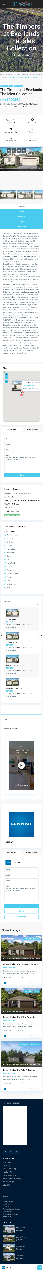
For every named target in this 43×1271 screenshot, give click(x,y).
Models (7, 602)
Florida (4, 77)
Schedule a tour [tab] (32, 429)
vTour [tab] (6, 710)
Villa (10, 86)
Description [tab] (21, 207)
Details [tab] (21, 212)
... (34, 973)
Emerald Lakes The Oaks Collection (17, 1064)
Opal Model (20, 1256)
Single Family (7, 1175)
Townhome (7, 1182)
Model (15, 624)
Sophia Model (11, 619)
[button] (26, 397)
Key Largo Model (12, 665)
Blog (4, 1199)
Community (18, 86)
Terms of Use (7, 1217)
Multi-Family (7, 1169)
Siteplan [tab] (21, 222)
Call (22, 911)
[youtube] (16, 1152)
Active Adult (5, 86)
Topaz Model (20, 1227)
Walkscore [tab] (21, 217)
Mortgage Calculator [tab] (11, 728)
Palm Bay (9, 74)
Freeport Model (11, 642)
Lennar (9, 842)
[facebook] (5, 1152)
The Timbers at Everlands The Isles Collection (28, 74)
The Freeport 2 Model (14, 688)
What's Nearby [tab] (21, 226)
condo (5, 1165)
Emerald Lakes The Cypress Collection (18, 958)
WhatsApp (22, 917)
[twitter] (11, 1152)
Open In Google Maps (12, 515)
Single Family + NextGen (11, 1178)
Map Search (7, 1204)
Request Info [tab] (11, 429)
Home (2, 74)
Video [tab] (6, 719)
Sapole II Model (21, 1237)
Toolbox (5, 1196)
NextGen (6, 1172)
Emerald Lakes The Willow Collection (17, 1011)
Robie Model (20, 1246)
